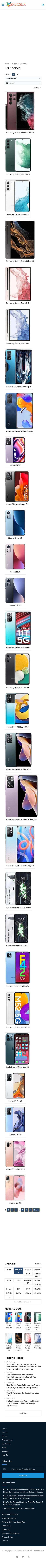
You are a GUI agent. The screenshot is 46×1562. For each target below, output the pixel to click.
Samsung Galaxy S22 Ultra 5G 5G (20, 132)
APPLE (37, 1269)
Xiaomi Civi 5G (15, 1203)
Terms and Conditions (10, 1533)
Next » (36, 1210)
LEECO (28, 1293)
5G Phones (6, 1444)
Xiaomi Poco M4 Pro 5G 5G (17, 727)
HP (18, 1289)
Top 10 (4, 1433)
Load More (23, 1413)
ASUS (28, 1274)
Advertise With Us (9, 1518)
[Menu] (3, 5)
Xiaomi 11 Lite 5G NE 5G (15, 1169)
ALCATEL (18, 1270)
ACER (9, 1269)
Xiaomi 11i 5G (15, 465)
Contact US (6, 1526)
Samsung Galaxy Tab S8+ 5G (18, 303)
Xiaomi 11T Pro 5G (15, 1101)
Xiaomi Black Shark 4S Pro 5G (18, 908)
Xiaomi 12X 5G (15, 606)
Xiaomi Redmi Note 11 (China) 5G (20, 866)
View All (38, 1264)
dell (18, 1280)
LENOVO (37, 1293)
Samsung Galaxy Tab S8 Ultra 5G (20, 261)
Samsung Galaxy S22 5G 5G (17, 215)
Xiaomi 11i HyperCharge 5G (17, 504)
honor (9, 1289)
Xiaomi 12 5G (15, 572)
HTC (28, 1289)
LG (9, 1297)
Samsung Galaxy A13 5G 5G (17, 687)
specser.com (39, 1551)
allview (28, 1269)
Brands (4, 1436)
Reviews (5, 1451)
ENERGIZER (28, 1281)
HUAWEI (37, 1289)
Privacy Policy (7, 1537)
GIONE (37, 1280)
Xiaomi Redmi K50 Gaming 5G (19, 387)
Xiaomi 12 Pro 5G (15, 538)
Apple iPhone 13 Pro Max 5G (17, 1067)
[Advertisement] (23, 34)
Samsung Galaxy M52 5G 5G (18, 1027)
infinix (9, 1293)
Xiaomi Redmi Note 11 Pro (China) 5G (21, 819)
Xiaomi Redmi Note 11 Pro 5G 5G (19, 431)
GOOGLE (37, 1285)
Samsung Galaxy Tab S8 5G (18, 343)
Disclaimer (6, 1529)
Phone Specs (7, 1440)
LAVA (18, 1293)
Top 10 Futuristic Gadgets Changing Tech (19, 1508)
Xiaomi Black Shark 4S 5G (16, 945)
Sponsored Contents (10, 1514)
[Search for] (43, 5)
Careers (5, 1541)
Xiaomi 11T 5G (15, 1135)
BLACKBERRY (37, 1275)
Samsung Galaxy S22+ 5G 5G (18, 174)
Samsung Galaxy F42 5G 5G (18, 986)
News (4, 1447)
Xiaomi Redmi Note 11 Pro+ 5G (18, 769)
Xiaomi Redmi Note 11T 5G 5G (18, 647)
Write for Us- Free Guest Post (13, 1522)
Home (4, 1429)
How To (5, 1455)
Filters (37, 88)
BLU (9, 1280)
